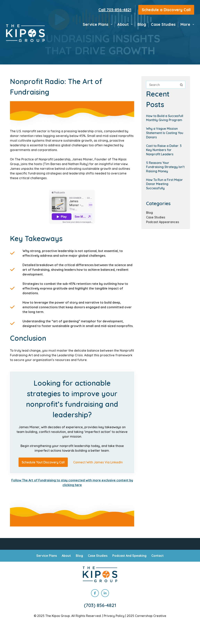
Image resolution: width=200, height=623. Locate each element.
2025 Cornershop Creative (146, 616)
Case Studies (163, 24)
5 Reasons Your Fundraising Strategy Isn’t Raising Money (165, 167)
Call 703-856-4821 (114, 9)
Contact (157, 556)
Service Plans (95, 24)
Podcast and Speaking (129, 556)
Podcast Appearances (162, 222)
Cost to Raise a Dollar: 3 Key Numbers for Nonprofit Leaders (163, 150)
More (185, 24)
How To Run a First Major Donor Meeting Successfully (164, 184)
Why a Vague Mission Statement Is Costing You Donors (164, 133)
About (123, 24)
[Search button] (181, 85)
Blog (142, 24)
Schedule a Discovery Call (166, 9)
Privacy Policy (114, 616)
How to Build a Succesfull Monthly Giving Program (164, 118)
